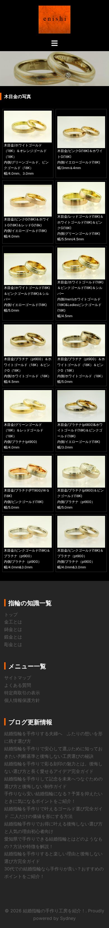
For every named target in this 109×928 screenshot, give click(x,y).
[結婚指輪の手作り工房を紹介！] (54, 19)
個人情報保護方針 (22, 700)
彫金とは (13, 644)
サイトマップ (17, 677)
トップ (11, 614)
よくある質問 (17, 685)
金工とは (13, 622)
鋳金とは (13, 629)
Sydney (68, 918)
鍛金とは (13, 637)
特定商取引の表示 (22, 693)
